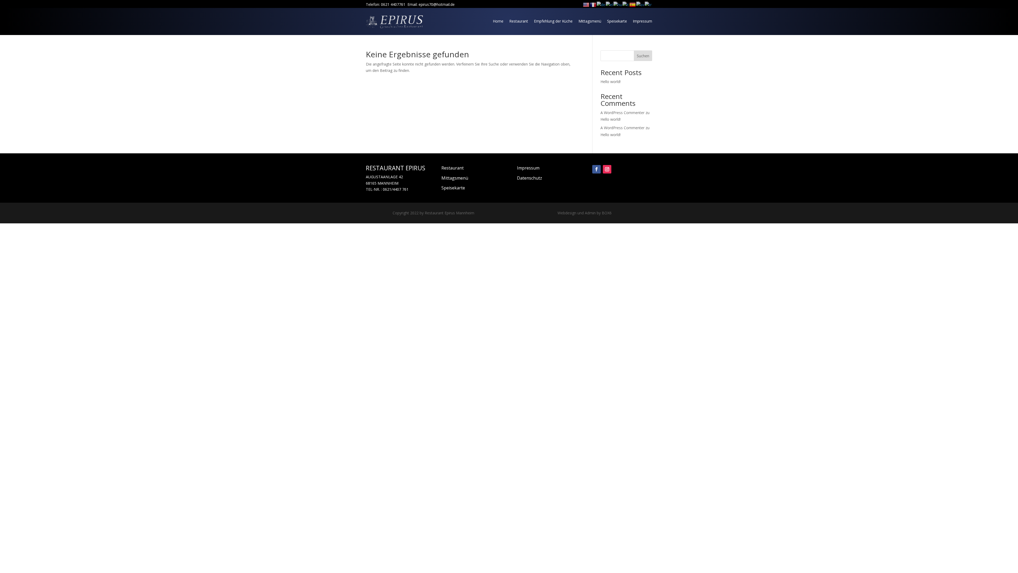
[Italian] (625, 4)
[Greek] (609, 4)
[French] (593, 4)
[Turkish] (648, 4)
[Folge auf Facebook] (596, 169)
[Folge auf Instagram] (607, 169)
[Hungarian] (617, 4)
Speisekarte (617, 21)
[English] (586, 4)
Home (498, 21)
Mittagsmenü (589, 21)
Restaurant (518, 21)
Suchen (643, 55)
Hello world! (610, 81)
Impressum (642, 21)
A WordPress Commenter (622, 127)
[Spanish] (632, 4)
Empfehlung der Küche (553, 21)
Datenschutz (529, 178)
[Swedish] (640, 4)
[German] (601, 4)
